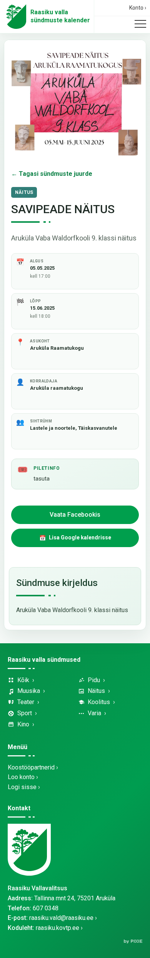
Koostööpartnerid (31, 767)
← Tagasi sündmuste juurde (51, 173)
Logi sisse (22, 787)
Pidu (94, 680)
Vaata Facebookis (75, 514)
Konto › (137, 8)
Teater (25, 702)
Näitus (96, 690)
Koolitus (99, 702)
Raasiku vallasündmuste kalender (60, 16)
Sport (24, 713)
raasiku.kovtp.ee (57, 927)
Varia (94, 713)
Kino (23, 724)
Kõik (23, 680)
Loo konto (21, 777)
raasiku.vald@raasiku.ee (61, 917)
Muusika (28, 690)
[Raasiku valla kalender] (16, 16)
